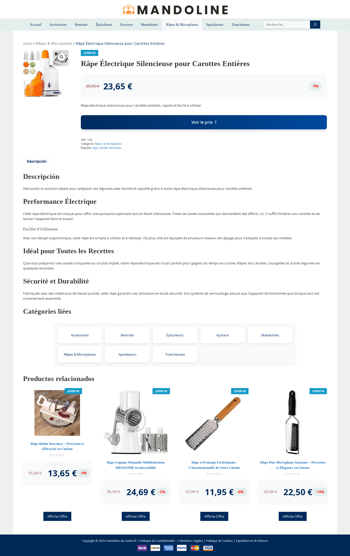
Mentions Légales (191, 541)
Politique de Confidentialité (157, 541)
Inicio (27, 43)
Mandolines (149, 25)
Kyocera (126, 25)
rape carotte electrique (106, 148)
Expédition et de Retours (252, 541)
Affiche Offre (57, 516)
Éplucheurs (104, 25)
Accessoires (58, 25)
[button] (61, 57)
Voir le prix (202, 122)
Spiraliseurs (214, 25)
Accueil (35, 25)
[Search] (315, 24)
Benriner (81, 25)
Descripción (37, 161)
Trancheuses (241, 25)
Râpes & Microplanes (182, 25)
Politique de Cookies (219, 541)
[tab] (36, 161)
